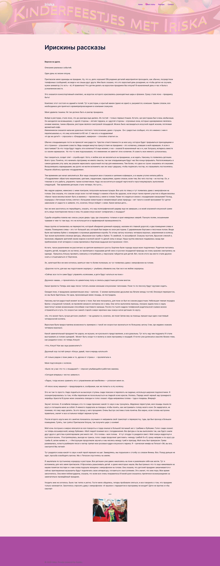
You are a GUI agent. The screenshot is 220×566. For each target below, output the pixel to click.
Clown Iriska (150, 4)
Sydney (79, 562)
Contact (171, 4)
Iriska (49, 4)
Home (140, 4)
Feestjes (161, 4)
